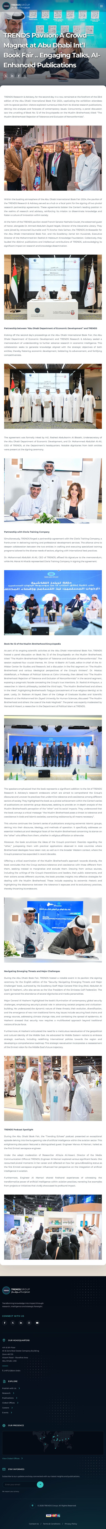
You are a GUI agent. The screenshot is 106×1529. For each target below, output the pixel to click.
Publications (8, 1398)
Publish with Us (9, 1388)
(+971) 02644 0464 (11, 1371)
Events (5, 1413)
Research (6, 1393)
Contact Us (34, 1524)
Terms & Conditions (51, 1524)
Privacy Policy (71, 1524)
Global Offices (8, 1403)
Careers (5, 1408)
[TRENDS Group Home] (16, 6)
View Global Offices (10, 1458)
